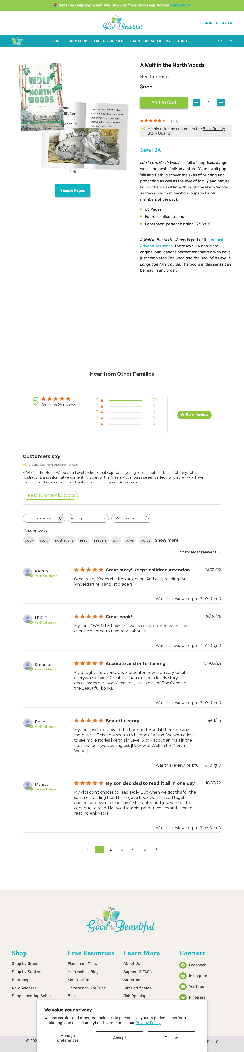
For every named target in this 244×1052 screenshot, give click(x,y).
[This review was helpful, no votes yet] (206, 599)
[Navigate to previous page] (87, 849)
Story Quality (159, 133)
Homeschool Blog (83, 971)
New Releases (24, 988)
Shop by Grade (25, 963)
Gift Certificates (137, 988)
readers (100, 540)
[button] (57, 41)
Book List (76, 996)
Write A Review (194, 415)
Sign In (206, 23)
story (44, 540)
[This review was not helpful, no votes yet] (215, 599)
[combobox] (88, 518)
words (145, 540)
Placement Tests (82, 963)
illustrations (64, 540)
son (116, 540)
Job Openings (135, 996)
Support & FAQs (137, 971)
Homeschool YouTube (87, 988)
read (83, 540)
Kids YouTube (80, 980)
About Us (131, 963)
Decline (171, 1038)
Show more (166, 540)
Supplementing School (32, 996)
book (29, 540)
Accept (119, 1038)
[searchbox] (39, 518)
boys (130, 540)
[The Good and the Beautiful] (17, 45)
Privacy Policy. (148, 1023)
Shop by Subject (26, 971)
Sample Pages (72, 190)
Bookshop (21, 980)
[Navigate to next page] (156, 849)
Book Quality (214, 128)
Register (224, 23)
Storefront (132, 980)
